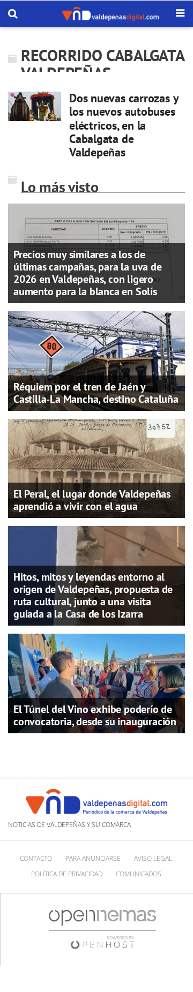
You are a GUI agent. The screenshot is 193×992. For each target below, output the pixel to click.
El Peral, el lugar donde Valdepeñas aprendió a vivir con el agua (91, 500)
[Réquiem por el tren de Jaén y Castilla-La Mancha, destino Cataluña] (96, 360)
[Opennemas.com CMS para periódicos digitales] (102, 928)
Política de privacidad (66, 873)
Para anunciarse (93, 858)
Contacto (36, 858)
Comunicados (138, 873)
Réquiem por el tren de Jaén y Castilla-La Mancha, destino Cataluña (96, 393)
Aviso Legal (153, 858)
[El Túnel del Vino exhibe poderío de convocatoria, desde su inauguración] (96, 682)
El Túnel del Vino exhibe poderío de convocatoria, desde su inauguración (94, 715)
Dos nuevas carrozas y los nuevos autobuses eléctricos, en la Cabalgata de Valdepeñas (123, 125)
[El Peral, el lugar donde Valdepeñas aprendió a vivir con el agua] (96, 468)
